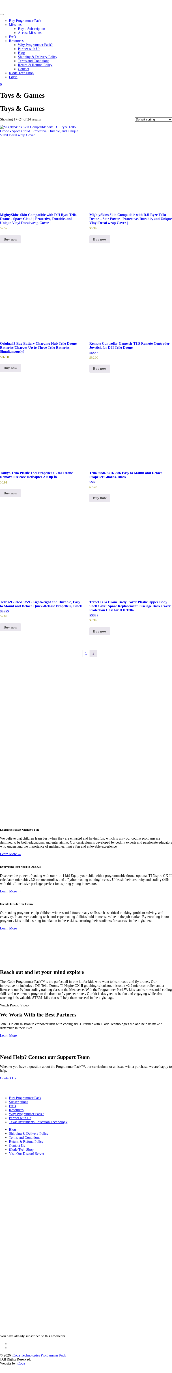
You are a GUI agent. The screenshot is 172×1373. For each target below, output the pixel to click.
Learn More (8, 1035)
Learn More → (10, 854)
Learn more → (10, 713)
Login (13, 77)
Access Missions (29, 33)
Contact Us (8, 1078)
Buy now (10, 239)
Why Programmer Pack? (35, 45)
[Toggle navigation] (2, 14)
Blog (21, 53)
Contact (23, 69)
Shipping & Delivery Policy (37, 57)
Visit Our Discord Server (26, 1153)
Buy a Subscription (31, 29)
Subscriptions (18, 1102)
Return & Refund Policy (35, 65)
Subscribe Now (11, 817)
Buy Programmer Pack (25, 21)
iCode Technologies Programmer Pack (39, 1355)
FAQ (12, 37)
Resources (16, 41)
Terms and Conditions (33, 61)
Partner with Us (29, 49)
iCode (21, 1363)
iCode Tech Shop (21, 73)
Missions (15, 25)
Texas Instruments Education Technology (38, 1122)
